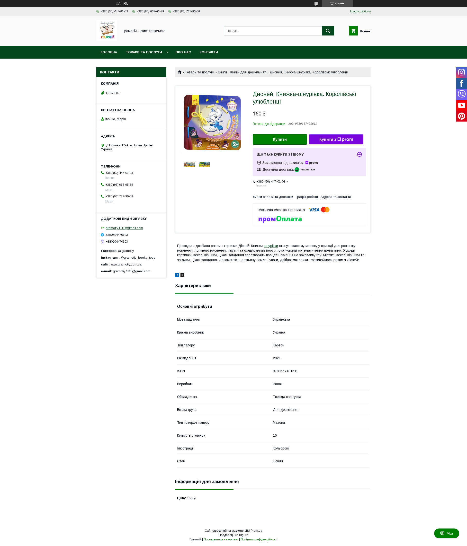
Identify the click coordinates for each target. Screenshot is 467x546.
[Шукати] (328, 30)
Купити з (327, 139)
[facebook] (177, 276)
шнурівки (271, 246)
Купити (280, 139)
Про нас (183, 52)
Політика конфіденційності (259, 539)
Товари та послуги (144, 52)
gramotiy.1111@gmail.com (124, 228)
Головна (109, 52)
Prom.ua (256, 530)
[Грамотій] (106, 40)
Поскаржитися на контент (221, 539)
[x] (182, 276)
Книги (222, 72)
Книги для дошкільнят (248, 72)
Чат (450, 533)
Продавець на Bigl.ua (233, 535)
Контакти (209, 52)
